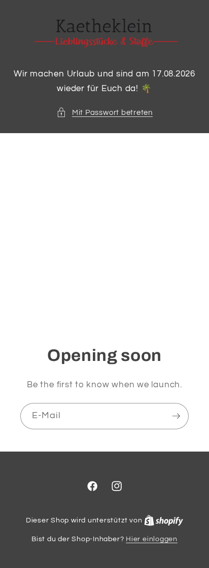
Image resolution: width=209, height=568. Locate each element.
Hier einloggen (152, 539)
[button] (104, 112)
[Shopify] (163, 520)
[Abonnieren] (176, 416)
